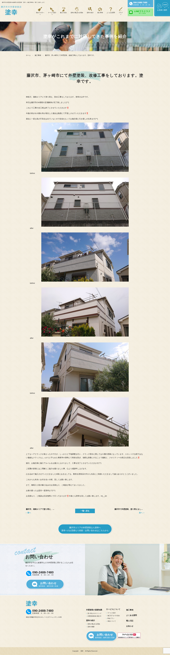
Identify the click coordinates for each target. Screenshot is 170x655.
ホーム (28, 55)
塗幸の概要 (91, 626)
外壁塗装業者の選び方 (94, 616)
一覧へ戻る (85, 511)
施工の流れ (63, 12)
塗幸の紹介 (90, 12)
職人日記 (129, 621)
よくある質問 (111, 12)
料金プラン (111, 618)
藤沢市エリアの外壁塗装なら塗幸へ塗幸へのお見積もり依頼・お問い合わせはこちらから (85, 529)
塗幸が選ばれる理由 (77, 12)
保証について (112, 621)
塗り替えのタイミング (94, 613)
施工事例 (100, 12)
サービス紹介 (112, 613)
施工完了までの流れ (114, 615)
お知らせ (129, 626)
